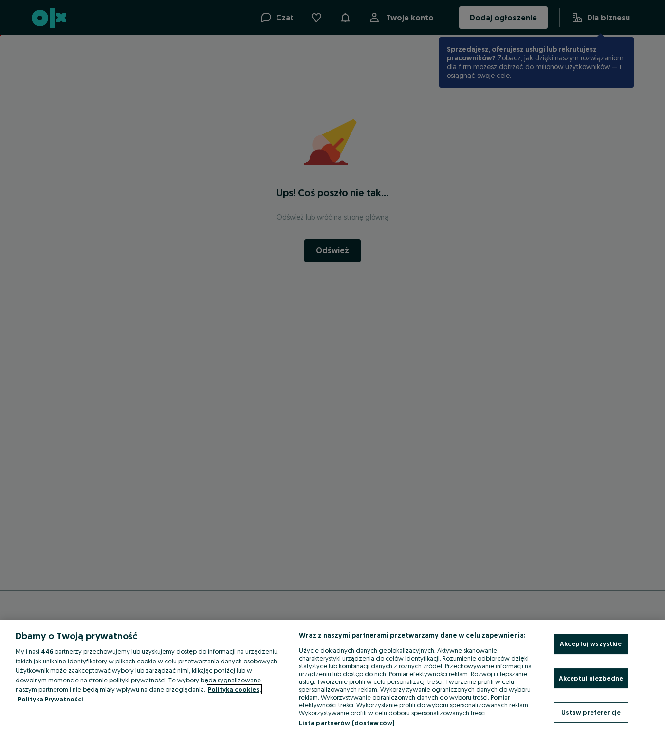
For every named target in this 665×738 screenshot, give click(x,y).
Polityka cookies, (234, 689)
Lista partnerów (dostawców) (347, 723)
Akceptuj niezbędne (591, 678)
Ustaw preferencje (591, 712)
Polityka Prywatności (50, 699)
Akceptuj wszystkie (591, 643)
